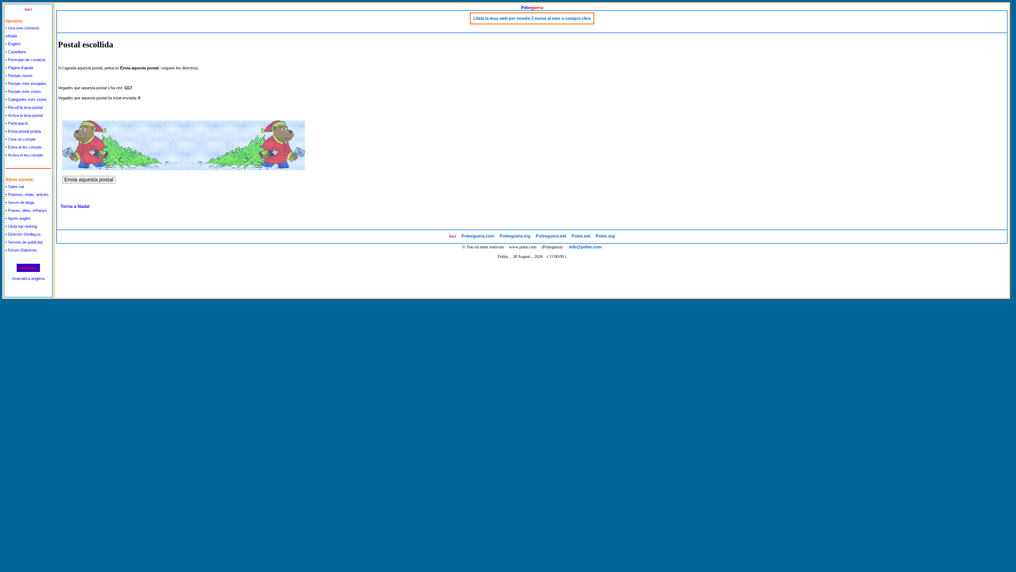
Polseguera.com (477, 236)
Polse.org (605, 236)
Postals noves (20, 75)
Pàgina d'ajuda (20, 67)
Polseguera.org (515, 236)
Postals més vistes (24, 91)
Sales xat (16, 186)
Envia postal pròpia (24, 131)
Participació (18, 123)
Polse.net (581, 236)
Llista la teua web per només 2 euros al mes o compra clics (532, 18)
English (14, 44)
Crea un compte (22, 139)
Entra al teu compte (25, 147)
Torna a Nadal (75, 206)
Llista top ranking (22, 226)
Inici (28, 9)
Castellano (17, 52)
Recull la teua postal (25, 107)
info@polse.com (585, 247)
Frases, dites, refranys (27, 210)
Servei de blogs (21, 202)
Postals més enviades (27, 83)
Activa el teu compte (25, 155)
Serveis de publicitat (25, 242)
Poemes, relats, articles (28, 194)
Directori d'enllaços (24, 234)
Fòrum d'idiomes (22, 250)
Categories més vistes (27, 99)
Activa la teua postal (25, 115)
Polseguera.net (551, 236)
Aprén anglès (19, 218)
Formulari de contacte (27, 59)
